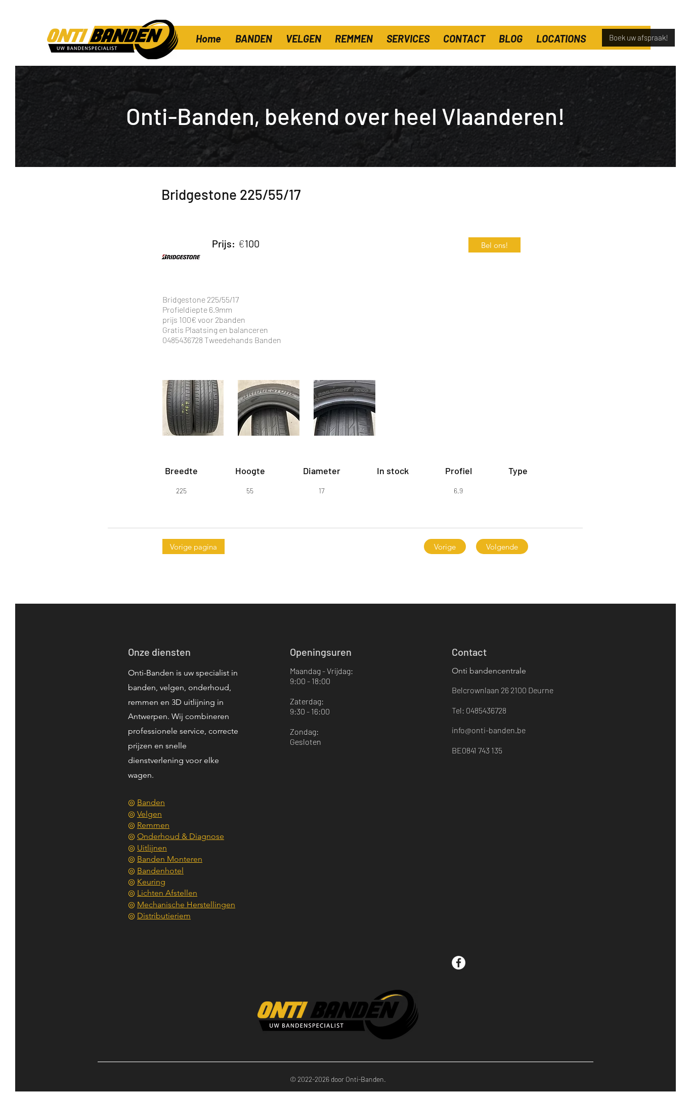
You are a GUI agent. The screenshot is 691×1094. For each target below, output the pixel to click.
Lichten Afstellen (167, 893)
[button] (560, 33)
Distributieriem (164, 915)
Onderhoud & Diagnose (180, 836)
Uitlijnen (152, 848)
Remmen (153, 825)
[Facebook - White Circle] (458, 963)
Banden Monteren (169, 859)
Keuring (151, 882)
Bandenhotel (160, 870)
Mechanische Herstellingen (186, 904)
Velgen (149, 814)
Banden (151, 802)
